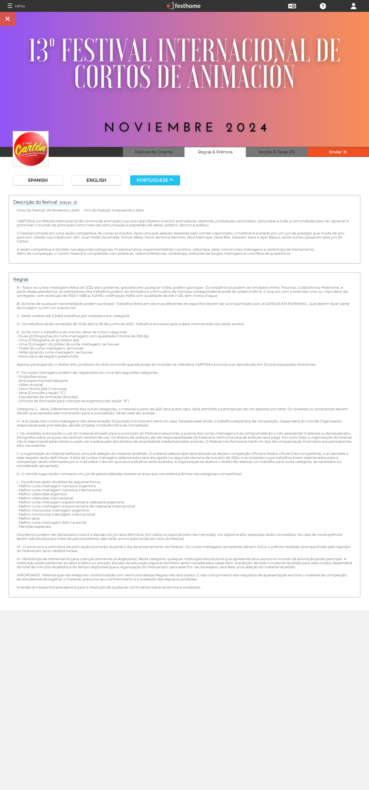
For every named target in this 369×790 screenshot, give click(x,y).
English (96, 180)
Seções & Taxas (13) (277, 152)
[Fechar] (7, 19)
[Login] (353, 6)
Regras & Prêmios (215, 152)
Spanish (38, 180)
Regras (20, 279)
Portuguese (155, 180)
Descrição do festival (45, 202)
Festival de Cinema (153, 152)
